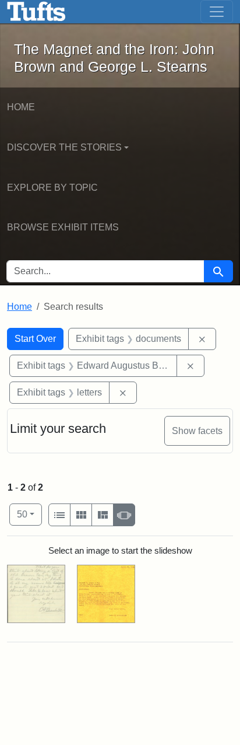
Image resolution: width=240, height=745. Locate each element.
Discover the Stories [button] (64, 147)
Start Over (35, 339)
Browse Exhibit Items (63, 227)
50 (29, 514)
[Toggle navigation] (216, 11)
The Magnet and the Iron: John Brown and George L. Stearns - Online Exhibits (36, 12)
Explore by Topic (52, 188)
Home (21, 107)
